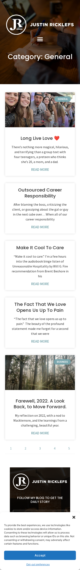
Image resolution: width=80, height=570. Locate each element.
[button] (74, 517)
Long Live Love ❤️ (40, 138)
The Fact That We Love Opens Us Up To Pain (40, 307)
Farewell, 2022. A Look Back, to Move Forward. (40, 404)
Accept (40, 555)
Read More (40, 169)
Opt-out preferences (38, 564)
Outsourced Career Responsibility (40, 193)
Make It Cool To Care (40, 247)
